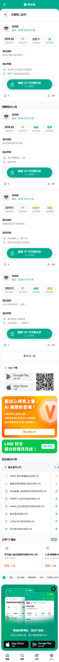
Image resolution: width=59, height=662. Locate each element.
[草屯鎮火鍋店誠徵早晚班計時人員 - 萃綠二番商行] (21, 557)
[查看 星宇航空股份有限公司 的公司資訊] (26, 529)
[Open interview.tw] (4, 577)
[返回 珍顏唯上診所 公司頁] (29, 14)
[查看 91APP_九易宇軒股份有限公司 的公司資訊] (26, 499)
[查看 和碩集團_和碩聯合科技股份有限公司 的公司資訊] (26, 491)
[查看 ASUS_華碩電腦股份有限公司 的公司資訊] (26, 476)
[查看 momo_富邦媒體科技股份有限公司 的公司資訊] (26, 506)
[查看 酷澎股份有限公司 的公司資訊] (26, 514)
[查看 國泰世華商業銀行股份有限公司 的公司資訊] (26, 483)
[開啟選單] (4, 4)
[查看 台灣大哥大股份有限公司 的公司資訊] (26, 521)
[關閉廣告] (53, 588)
